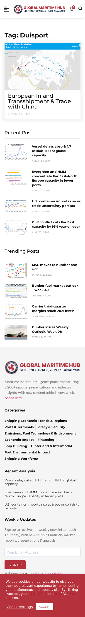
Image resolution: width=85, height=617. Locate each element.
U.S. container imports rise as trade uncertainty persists (56, 203)
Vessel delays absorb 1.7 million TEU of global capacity (51, 150)
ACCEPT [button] (45, 606)
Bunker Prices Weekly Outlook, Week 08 (50, 329)
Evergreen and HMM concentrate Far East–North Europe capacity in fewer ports (55, 178)
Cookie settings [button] (20, 607)
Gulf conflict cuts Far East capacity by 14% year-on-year (56, 224)
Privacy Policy (53, 573)
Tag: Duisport (27, 35)
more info (13, 398)
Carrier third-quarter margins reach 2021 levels (53, 308)
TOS (37, 573)
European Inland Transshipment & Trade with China (39, 101)
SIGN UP (15, 565)
